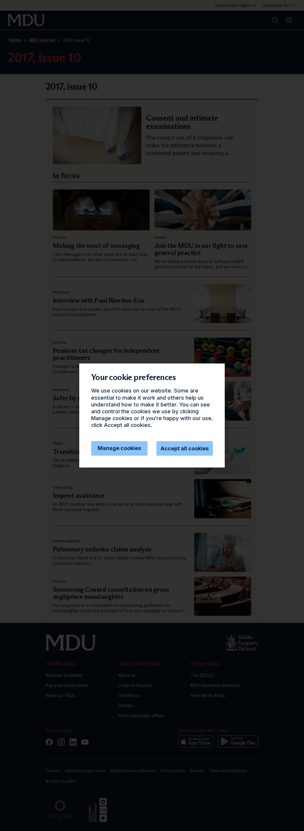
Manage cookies (119, 448)
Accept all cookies (185, 448)
